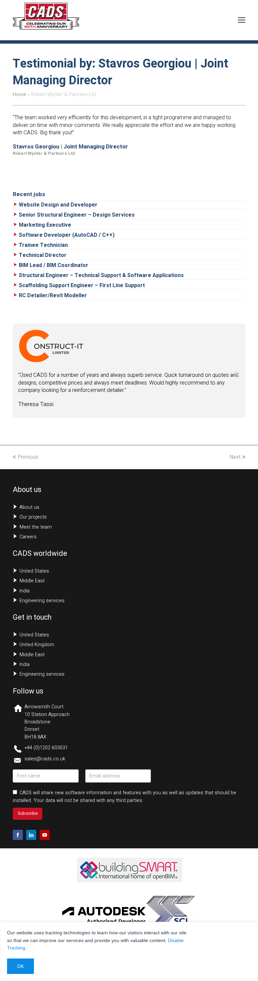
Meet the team (35, 527)
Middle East (32, 580)
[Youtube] (45, 835)
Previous (27, 457)
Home (19, 94)
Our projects (33, 517)
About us (29, 507)
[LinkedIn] (31, 835)
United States (34, 571)
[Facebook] (18, 835)
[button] (241, 20)
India (24, 590)
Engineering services (41, 600)
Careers (28, 536)
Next (235, 457)
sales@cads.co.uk (45, 758)
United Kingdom (36, 644)
